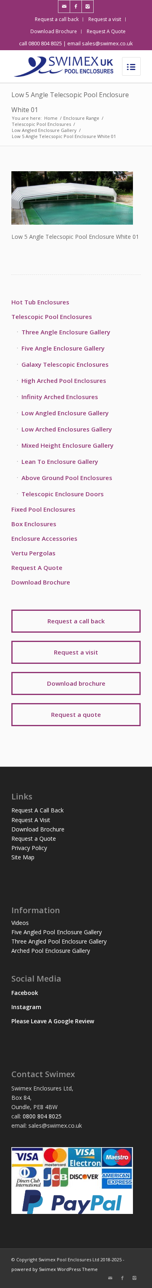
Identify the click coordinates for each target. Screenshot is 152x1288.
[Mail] (64, 6)
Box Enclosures (33, 524)
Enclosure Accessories (44, 538)
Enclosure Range (81, 118)
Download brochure (76, 683)
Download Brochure (53, 31)
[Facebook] (75, 6)
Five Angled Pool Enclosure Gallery (56, 932)
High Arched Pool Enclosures (63, 380)
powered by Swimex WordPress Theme (54, 1269)
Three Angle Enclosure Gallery (65, 332)
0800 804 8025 (42, 1116)
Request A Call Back (37, 810)
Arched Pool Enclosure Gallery (50, 950)
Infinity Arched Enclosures (59, 397)
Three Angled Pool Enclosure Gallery (59, 941)
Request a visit (104, 19)
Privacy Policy (29, 848)
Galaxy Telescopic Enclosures (65, 364)
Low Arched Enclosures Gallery (66, 429)
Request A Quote (106, 31)
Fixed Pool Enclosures (43, 509)
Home (51, 118)
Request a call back (57, 19)
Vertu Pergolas (33, 553)
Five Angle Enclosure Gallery (63, 348)
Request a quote (76, 714)
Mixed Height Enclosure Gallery (67, 445)
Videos (20, 923)
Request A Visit (30, 820)
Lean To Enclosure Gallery (59, 461)
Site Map (22, 857)
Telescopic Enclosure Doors (62, 494)
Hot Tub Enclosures (40, 302)
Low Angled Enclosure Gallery (44, 130)
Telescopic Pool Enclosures (41, 124)
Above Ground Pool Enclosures (66, 478)
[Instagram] (87, 6)
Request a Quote (33, 838)
